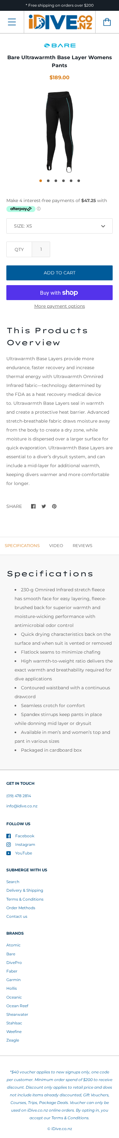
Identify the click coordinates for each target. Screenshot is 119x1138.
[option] (59, 131)
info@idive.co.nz (21, 806)
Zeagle (12, 1040)
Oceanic (14, 997)
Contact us (16, 916)
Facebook (24, 835)
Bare (10, 954)
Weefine (14, 1031)
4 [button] (63, 180)
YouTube (23, 853)
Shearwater (17, 1014)
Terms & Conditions (24, 899)
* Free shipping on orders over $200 (60, 5)
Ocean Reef (17, 1005)
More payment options (59, 306)
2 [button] (48, 180)
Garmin (13, 979)
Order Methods (20, 907)
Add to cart (60, 273)
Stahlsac (14, 1023)
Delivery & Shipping (24, 890)
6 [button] (78, 180)
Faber (11, 971)
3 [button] (56, 180)
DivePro (14, 962)
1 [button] (40, 180)
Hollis (11, 988)
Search (12, 881)
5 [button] (71, 180)
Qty (19, 249)
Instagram (25, 844)
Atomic (13, 945)
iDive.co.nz (61, 1128)
